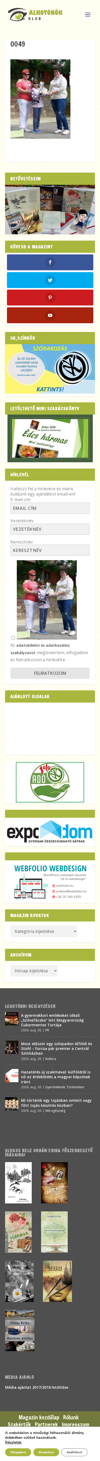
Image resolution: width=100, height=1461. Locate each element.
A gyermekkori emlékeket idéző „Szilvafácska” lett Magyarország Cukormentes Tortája (52, 1020)
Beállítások (74, 1452)
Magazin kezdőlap (39, 1417)
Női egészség (55, 1110)
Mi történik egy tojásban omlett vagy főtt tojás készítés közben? (56, 1103)
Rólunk (71, 1417)
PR (47, 1030)
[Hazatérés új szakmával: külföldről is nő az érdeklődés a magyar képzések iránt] (11, 1075)
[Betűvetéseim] (50, 209)
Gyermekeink (55, 1087)
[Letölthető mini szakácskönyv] (50, 438)
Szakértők (19, 1424)
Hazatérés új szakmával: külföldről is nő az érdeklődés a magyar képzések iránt (55, 1076)
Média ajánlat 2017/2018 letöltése (36, 1387)
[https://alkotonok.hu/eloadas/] (50, 392)
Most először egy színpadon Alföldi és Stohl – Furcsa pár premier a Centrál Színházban (56, 1048)
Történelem (75, 1087)
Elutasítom (46, 1452)
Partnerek (46, 1424)
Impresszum (75, 1424)
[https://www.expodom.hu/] (50, 832)
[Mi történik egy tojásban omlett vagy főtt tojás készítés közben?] (11, 1104)
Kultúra (50, 1059)
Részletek (13, 1442)
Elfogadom (18, 1452)
